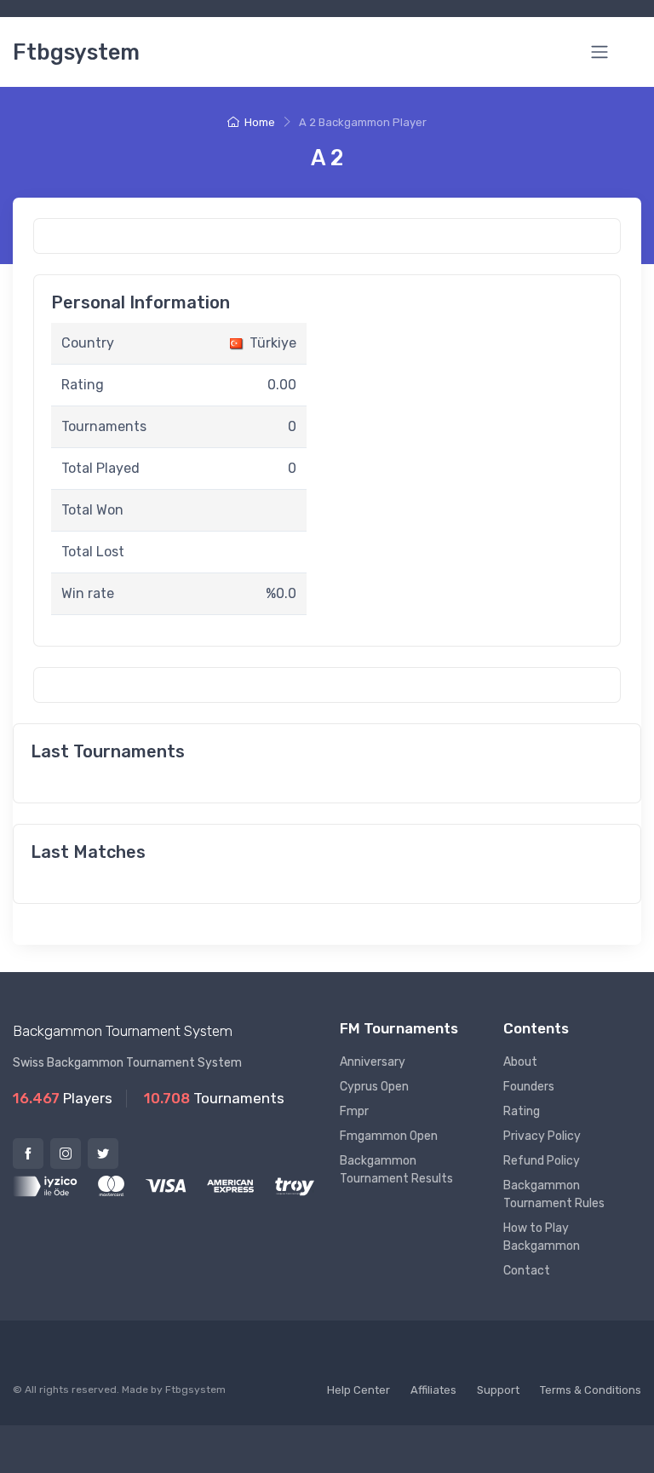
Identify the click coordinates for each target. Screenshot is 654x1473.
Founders (528, 1086)
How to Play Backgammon (541, 1237)
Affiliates (433, 1390)
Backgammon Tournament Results (396, 1170)
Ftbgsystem (76, 52)
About (520, 1062)
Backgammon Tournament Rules (554, 1194)
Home (259, 122)
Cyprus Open (374, 1086)
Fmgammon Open (389, 1136)
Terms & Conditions (590, 1390)
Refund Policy (541, 1161)
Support (498, 1390)
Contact (526, 1270)
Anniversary (372, 1062)
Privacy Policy (542, 1136)
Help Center (358, 1390)
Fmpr (354, 1111)
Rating (521, 1111)
